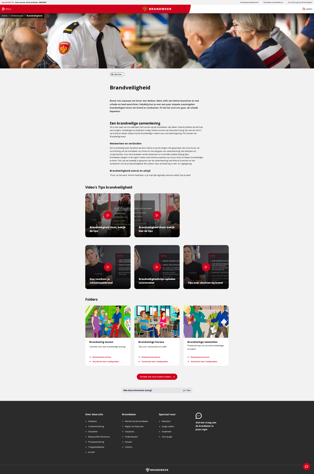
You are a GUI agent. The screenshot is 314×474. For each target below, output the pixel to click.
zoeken (309, 9)
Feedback (92, 421)
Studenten (166, 431)
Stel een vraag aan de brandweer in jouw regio (206, 426)
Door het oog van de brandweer (300, 2)
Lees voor (118, 74)
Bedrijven (166, 421)
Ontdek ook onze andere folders (155, 376)
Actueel (128, 442)
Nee (188, 390)
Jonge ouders (168, 426)
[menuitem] (249, 2)
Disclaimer (93, 431)
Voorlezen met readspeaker (105, 361)
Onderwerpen (131, 436)
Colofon (128, 447)
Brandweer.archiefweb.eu (273, 2)
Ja (184, 390)
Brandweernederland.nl (249, 2)
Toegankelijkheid (96, 447)
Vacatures (129, 431)
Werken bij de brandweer (136, 421)
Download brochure (101, 357)
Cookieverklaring (96, 426)
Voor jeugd (167, 436)
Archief (91, 452)
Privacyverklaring (96, 442)
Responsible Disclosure (99, 436)
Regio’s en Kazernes (134, 426)
